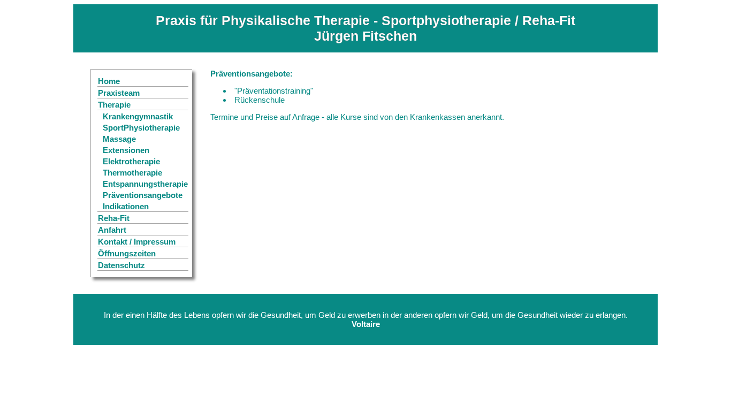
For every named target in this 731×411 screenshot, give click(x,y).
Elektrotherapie (131, 161)
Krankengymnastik (138, 116)
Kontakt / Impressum (137, 241)
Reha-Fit (114, 218)
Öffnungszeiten (127, 253)
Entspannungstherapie (145, 183)
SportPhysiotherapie (141, 127)
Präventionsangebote (142, 195)
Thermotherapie (132, 172)
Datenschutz (121, 265)
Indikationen (126, 206)
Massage (119, 138)
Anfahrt (112, 229)
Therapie (114, 104)
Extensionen (126, 150)
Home (109, 81)
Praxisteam (119, 92)
